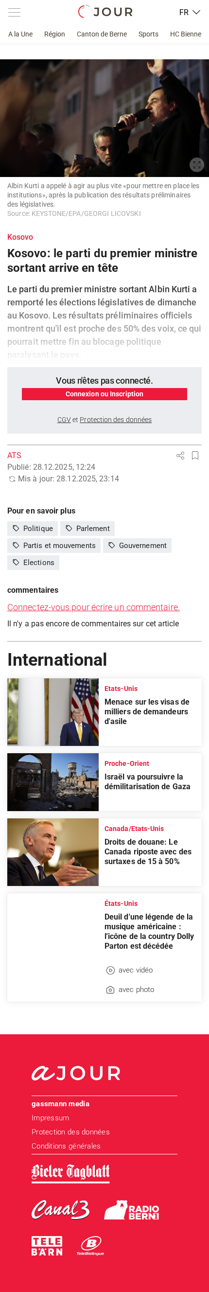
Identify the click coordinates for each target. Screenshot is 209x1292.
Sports (148, 34)
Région (54, 34)
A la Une (20, 34)
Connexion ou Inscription (104, 394)
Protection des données (71, 1132)
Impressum (50, 1118)
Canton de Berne (102, 34)
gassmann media (60, 1103)
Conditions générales (66, 1146)
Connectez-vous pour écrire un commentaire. (93, 607)
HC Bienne (185, 34)
